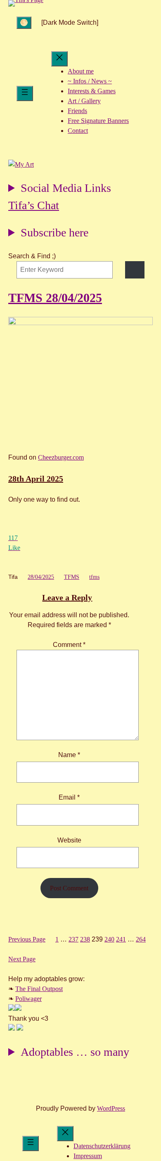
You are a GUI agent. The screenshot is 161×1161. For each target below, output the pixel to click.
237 (73, 939)
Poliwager (28, 998)
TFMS (71, 577)
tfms (94, 577)
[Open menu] (25, 93)
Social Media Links (66, 188)
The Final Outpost (39, 988)
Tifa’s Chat (33, 205)
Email (69, 797)
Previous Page (26, 939)
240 (109, 939)
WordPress (111, 1108)
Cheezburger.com (61, 457)
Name (69, 754)
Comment (69, 644)
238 (85, 939)
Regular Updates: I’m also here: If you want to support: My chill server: (59, 189)
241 (121, 939)
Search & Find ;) (32, 256)
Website (69, 840)
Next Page (22, 959)
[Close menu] (59, 58)
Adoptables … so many (75, 1051)
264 (141, 939)
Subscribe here (54, 232)
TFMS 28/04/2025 (55, 297)
